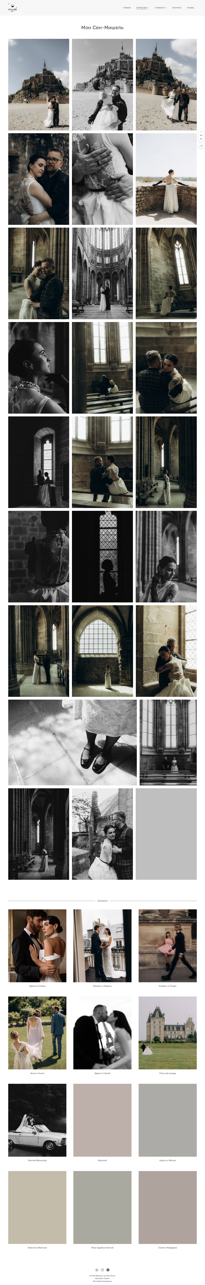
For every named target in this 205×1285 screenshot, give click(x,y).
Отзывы (190, 8)
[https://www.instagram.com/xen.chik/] (102, 1270)
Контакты (176, 8)
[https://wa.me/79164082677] (97, 1270)
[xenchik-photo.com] (12, 7)
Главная (127, 8)
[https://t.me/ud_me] (108, 1270)
